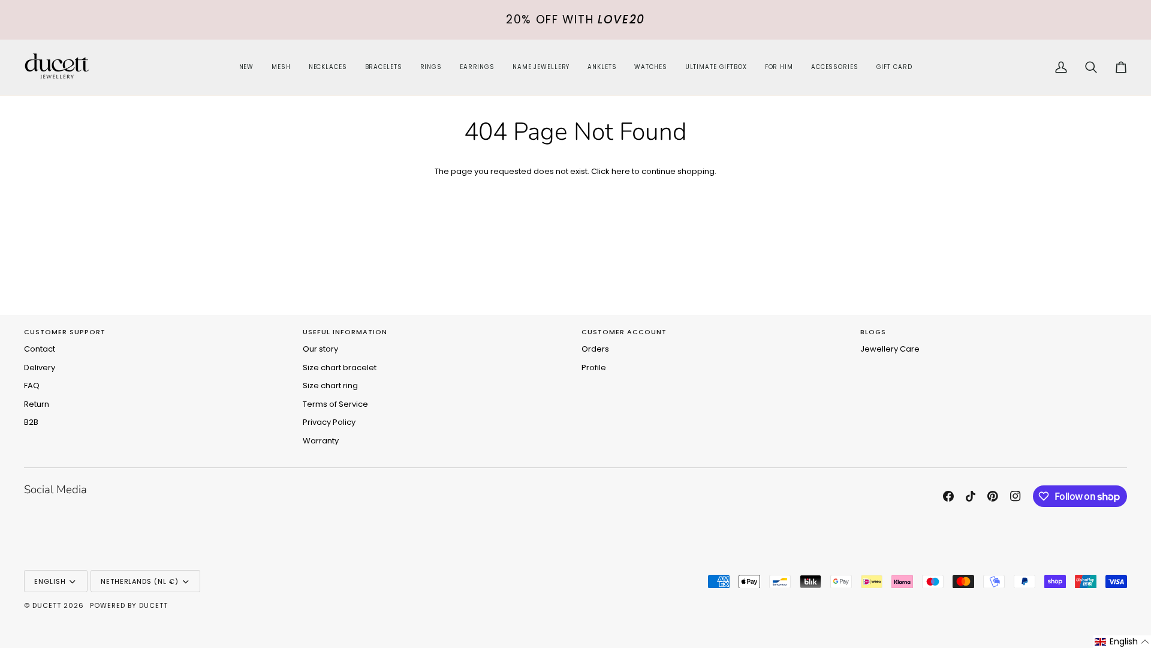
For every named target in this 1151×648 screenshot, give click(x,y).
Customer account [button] (624, 332)
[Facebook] (948, 496)
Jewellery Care (890, 349)
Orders (595, 349)
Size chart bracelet (339, 367)
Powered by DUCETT (129, 605)
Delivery (39, 367)
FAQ (32, 385)
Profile (593, 367)
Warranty (321, 440)
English (50, 581)
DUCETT (46, 605)
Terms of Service (335, 404)
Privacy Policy (329, 422)
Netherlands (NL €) (140, 581)
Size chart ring (330, 385)
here (620, 171)
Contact (39, 349)
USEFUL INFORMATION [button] (345, 332)
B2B (31, 422)
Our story (320, 349)
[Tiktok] (970, 496)
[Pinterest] (992, 496)
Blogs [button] (873, 332)
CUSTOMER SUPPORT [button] (65, 332)
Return (36, 404)
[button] (328, 67)
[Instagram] (1015, 496)
